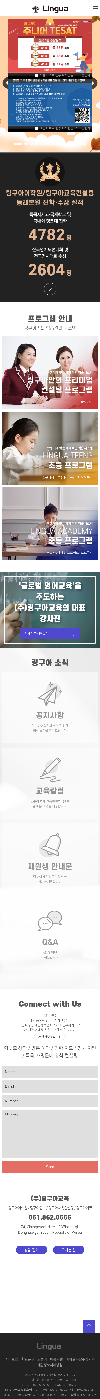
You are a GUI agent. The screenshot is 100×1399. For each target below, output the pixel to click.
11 (74, 144)
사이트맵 (11, 1359)
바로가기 (87, 402)
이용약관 (56, 1359)
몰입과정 (62, 477)
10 (68, 144)
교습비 (42, 1359)
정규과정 (48, 477)
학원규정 (27, 1359)
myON (74, 477)
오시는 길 (68, 1250)
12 (79, 144)
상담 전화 (31, 1250)
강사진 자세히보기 (37, 633)
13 (84, 144)
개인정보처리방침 (50, 1037)
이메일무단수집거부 (80, 1359)
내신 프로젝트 (70, 552)
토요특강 (87, 477)
